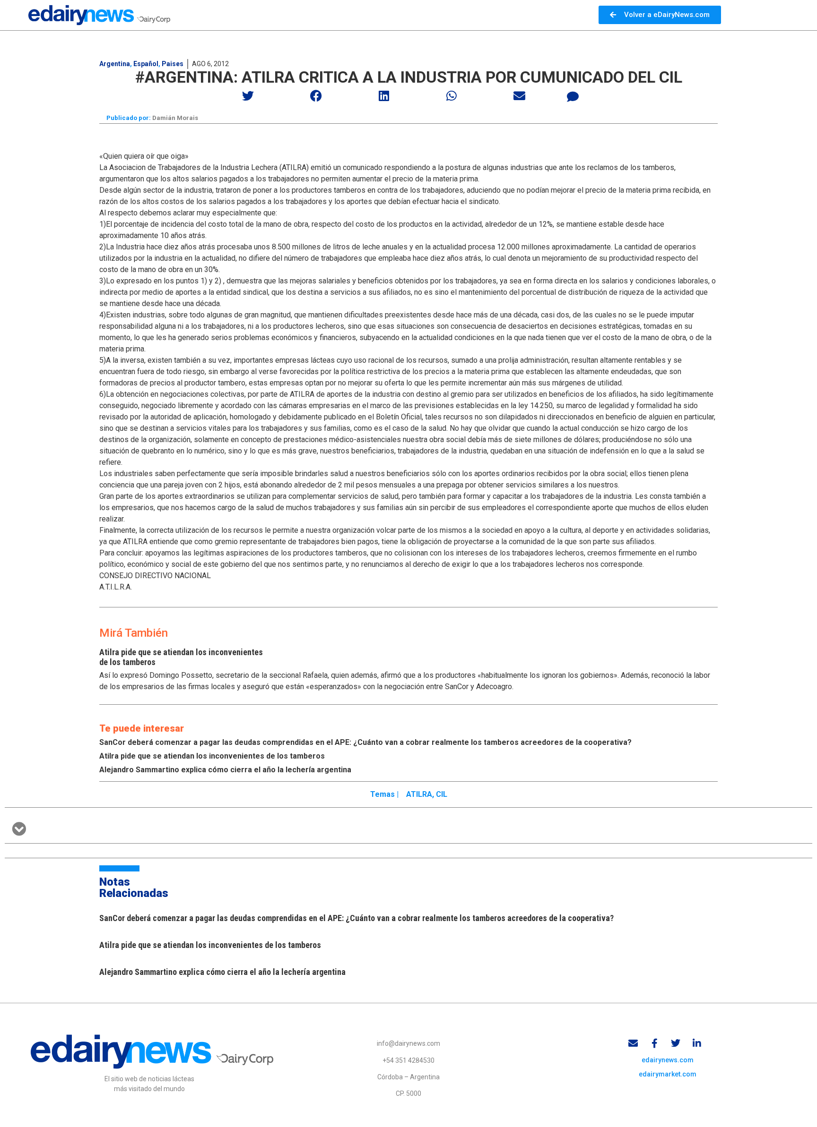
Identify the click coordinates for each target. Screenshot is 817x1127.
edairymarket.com (667, 1074)
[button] (248, 95)
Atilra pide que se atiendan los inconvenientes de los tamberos (212, 755)
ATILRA (419, 794)
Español (145, 64)
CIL (441, 794)
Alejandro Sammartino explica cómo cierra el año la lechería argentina (225, 769)
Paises (172, 64)
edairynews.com (668, 1060)
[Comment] (573, 97)
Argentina (114, 64)
